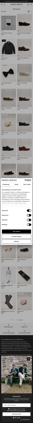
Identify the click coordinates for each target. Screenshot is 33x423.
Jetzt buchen (26, 419)
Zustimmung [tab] (6, 184)
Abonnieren (16, 414)
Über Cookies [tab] (27, 184)
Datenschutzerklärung (12, 410)
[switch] (29, 215)
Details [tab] (16, 184)
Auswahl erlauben (16, 236)
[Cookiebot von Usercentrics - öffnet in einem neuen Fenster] (24, 180)
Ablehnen (16, 241)
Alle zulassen (16, 231)
